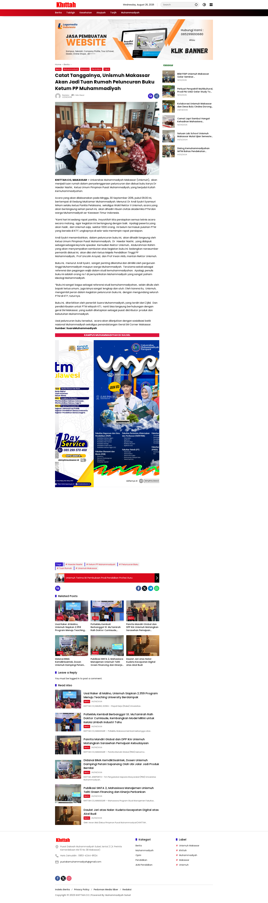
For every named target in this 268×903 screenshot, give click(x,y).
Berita (58, 69)
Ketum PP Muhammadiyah (102, 564)
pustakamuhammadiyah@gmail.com (80, 861)
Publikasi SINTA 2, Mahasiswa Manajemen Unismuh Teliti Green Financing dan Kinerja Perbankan (107, 662)
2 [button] (66, 552)
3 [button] (70, 552)
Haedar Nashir (75, 564)
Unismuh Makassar (87, 568)
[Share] (156, 96)
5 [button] (78, 552)
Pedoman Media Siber (106, 889)
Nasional (85, 69)
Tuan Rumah (65, 568)
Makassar (184, 860)
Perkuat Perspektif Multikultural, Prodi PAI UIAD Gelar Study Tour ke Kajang (195, 90)
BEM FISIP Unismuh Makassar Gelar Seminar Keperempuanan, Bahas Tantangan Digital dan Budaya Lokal (194, 75)
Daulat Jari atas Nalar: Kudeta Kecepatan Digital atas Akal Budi (140, 662)
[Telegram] (150, 588)
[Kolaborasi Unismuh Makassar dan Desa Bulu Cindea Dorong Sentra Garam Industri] (168, 106)
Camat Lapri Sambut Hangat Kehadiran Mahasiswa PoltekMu (193, 120)
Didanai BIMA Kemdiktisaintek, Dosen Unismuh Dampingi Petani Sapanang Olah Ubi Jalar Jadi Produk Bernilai (69, 662)
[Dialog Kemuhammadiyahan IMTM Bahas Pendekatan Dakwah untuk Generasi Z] (168, 151)
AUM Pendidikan (144, 864)
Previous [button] (146, 552)
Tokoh (106, 69)
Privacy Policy (81, 889)
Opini (138, 855)
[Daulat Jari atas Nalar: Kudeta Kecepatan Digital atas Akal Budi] (142, 645)
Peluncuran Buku (129, 564)
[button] (196, 4)
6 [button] (82, 552)
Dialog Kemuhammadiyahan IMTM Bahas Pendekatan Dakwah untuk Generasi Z (193, 150)
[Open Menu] (211, 5)
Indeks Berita (62, 889)
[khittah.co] (82, 4)
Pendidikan (96, 69)
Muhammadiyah (71, 69)
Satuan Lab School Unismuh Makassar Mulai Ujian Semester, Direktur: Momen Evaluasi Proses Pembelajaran (195, 135)
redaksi (65, 95)
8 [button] (91, 552)
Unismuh (184, 864)
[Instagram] (69, 878)
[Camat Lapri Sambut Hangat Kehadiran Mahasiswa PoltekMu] (168, 121)
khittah (183, 850)
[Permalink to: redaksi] (58, 96)
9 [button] (95, 552)
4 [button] (74, 552)
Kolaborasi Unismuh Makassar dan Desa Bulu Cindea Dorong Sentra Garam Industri (194, 105)
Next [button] (153, 552)
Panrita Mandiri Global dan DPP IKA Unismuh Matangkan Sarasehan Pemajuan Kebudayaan (142, 627)
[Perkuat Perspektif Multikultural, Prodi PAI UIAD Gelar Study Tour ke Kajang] (168, 91)
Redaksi (127, 889)
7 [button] (87, 552)
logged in (75, 678)
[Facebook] (138, 588)
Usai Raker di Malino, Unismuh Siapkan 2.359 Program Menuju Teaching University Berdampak (70, 627)
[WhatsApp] (156, 588)
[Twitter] (144, 588)
